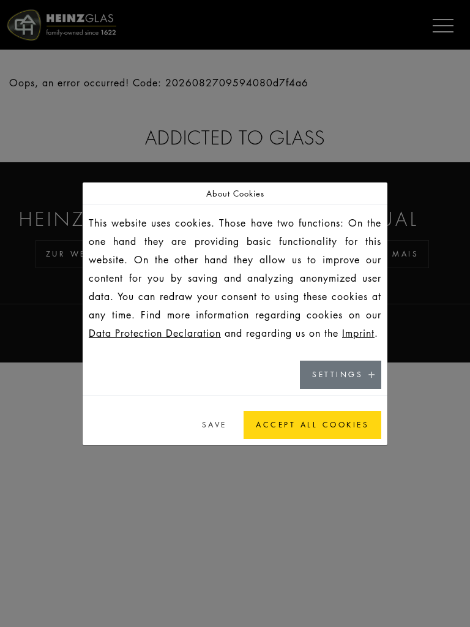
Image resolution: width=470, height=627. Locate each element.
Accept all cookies (312, 424)
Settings (337, 374)
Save (214, 424)
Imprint (358, 333)
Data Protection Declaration (155, 333)
